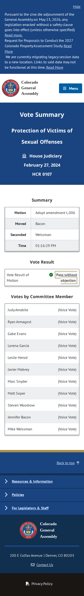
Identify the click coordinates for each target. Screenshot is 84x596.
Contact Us (44, 564)
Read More (54, 67)
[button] (42, 481)
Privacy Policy (42, 583)
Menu (73, 88)
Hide (76, 6)
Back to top (66, 462)
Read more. (13, 35)
